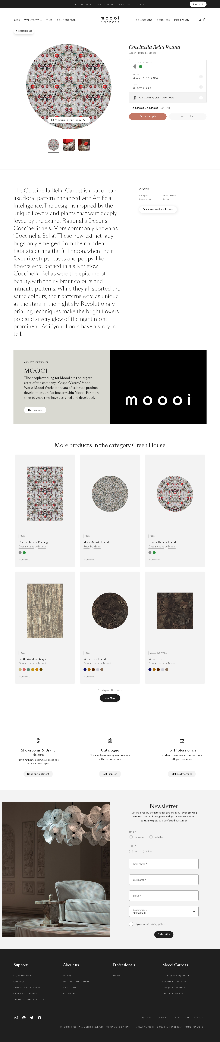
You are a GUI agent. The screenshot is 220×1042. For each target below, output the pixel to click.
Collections (144, 20)
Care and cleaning (25, 993)
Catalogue (69, 987)
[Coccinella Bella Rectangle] (45, 494)
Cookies (163, 1018)
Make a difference (182, 774)
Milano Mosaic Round (96, 542)
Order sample (147, 116)
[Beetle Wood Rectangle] (45, 611)
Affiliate (118, 976)
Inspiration (181, 20)
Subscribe (164, 934)
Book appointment (38, 774)
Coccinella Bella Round (162, 542)
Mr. (136, 851)
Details (64, 560)
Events (67, 976)
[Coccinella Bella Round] (175, 494)
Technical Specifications (28, 999)
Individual (159, 837)
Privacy (198, 1018)
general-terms (180, 1018)
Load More (110, 698)
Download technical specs (158, 209)
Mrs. (150, 851)
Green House (136, 53)
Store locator (22, 976)
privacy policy (157, 924)
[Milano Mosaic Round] (110, 494)
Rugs (16, 20)
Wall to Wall (33, 20)
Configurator (66, 20)
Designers (163, 20)
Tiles (49, 20)
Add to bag (187, 116)
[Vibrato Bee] (175, 611)
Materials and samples (77, 982)
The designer (35, 410)
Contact (198, 4)
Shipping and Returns (26, 987)
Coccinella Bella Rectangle (34, 542)
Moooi (152, 53)
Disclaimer (147, 1018)
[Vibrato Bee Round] (110, 611)
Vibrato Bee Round (95, 659)
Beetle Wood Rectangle (32, 659)
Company (139, 837)
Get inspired (110, 774)
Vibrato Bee (155, 659)
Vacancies (69, 993)
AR (47, 559)
